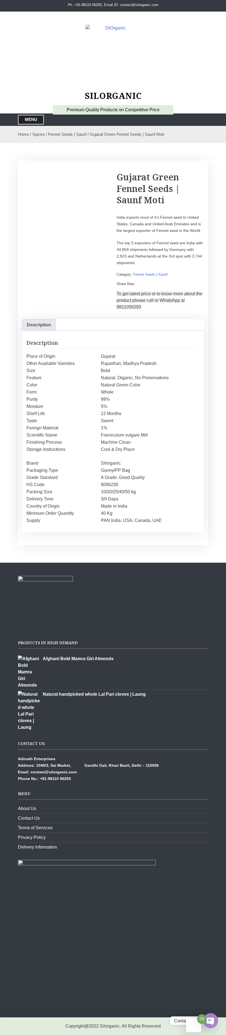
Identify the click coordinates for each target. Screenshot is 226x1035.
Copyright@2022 (82, 1026)
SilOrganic (113, 95)
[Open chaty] (210, 1020)
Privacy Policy (32, 837)
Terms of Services (35, 827)
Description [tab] (39, 325)
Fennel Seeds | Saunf (67, 134)
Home (23, 134)
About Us (27, 808)
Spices (38, 134)
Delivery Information (37, 847)
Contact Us (29, 818)
